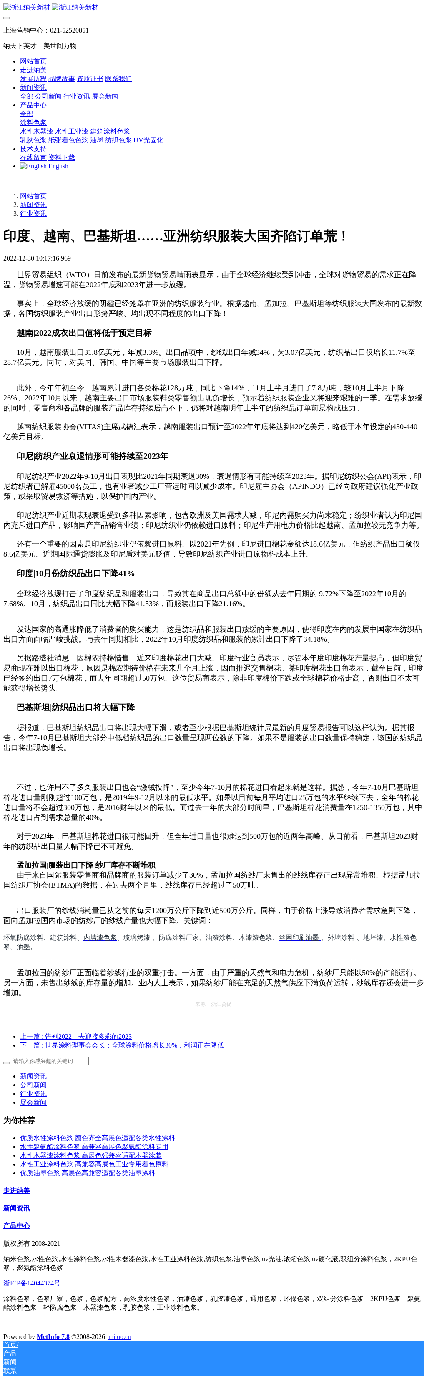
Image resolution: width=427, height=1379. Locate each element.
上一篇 (76, 1036)
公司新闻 (33, 1084)
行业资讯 (33, 213)
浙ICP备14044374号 (31, 1283)
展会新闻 (33, 1102)
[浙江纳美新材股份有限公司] (213, 7)
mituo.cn (119, 1336)
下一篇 (122, 1045)
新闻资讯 (33, 204)
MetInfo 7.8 (53, 1336)
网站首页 (33, 61)
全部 (26, 96)
